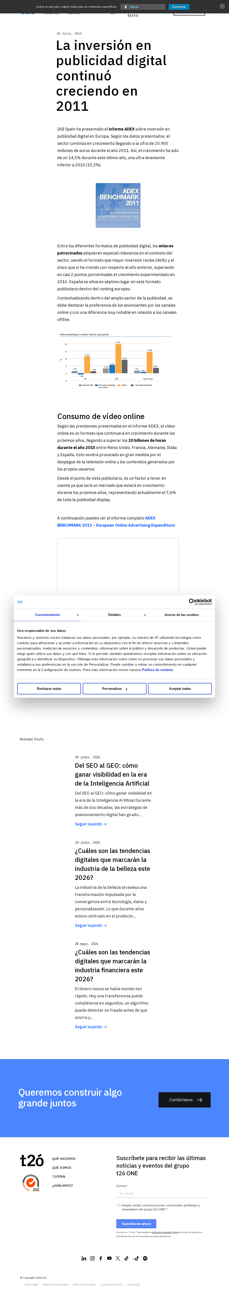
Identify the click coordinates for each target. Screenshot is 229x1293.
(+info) (175, 1232)
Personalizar (112, 688)
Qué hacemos (64, 1158)
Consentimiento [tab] (47, 615)
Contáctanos (181, 1099)
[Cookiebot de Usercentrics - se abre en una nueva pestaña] (192, 601)
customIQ (133, 1284)
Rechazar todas (49, 688)
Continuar (179, 7)
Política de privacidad (55, 1284)
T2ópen (58, 1176)
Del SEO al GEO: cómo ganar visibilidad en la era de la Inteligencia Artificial (112, 774)
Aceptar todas (180, 688)
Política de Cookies (84, 1284)
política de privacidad (161, 1232)
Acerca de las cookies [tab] (181, 615)
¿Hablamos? (62, 1185)
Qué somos (61, 1167)
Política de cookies (157, 670)
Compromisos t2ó (111, 1284)
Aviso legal (31, 1284)
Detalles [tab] (114, 615)
